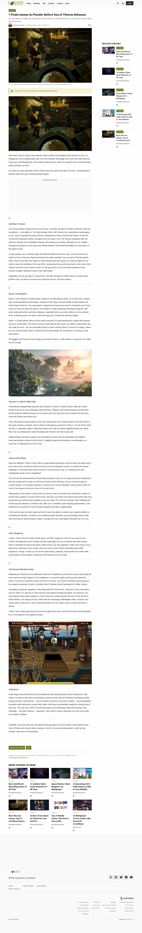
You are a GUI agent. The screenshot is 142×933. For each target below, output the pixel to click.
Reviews (36, 3)
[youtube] (131, 877)
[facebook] (126, 877)
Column (60, 3)
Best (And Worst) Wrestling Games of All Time (18, 787)
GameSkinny (96, 908)
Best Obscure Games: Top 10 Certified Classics (17, 818)
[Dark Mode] (123, 3)
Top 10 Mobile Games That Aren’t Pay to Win (60, 818)
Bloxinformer (129, 911)
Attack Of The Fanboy (126, 902)
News (29, 3)
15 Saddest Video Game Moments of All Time (38, 787)
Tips (44, 3)
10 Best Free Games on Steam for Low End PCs (39, 818)
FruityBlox (112, 911)
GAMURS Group (129, 919)
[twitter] (121, 877)
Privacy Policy (41, 886)
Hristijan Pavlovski (15, 793)
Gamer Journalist (82, 908)
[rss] (111, 877)
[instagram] (116, 877)
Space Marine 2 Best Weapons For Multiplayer (60, 787)
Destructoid (129, 905)
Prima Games (84, 905)
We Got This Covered (109, 905)
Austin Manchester (79, 793)
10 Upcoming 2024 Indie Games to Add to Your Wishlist (82, 787)
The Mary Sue (129, 908)
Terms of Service (28, 886)
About (11, 886)
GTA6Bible (85, 914)
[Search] (118, 3)
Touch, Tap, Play (83, 911)
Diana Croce (77, 827)
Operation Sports (110, 908)
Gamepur (113, 902)
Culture (51, 3)
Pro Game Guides (82, 902)
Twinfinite (96, 902)
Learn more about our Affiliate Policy (18, 757)
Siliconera (96, 905)
